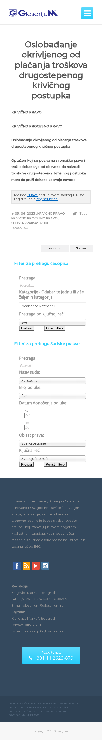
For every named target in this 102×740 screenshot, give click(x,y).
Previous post (55, 248)
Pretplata (76, 703)
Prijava (32, 195)
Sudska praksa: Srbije (30, 223)
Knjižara (49, 707)
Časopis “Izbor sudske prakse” (46, 703)
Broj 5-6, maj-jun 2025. (24, 715)
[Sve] (52, 396)
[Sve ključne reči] (52, 458)
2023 (31, 213)
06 (23, 213)
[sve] (52, 322)
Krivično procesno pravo (34, 218)
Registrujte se (47, 199)
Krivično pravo (51, 213)
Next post (81, 248)
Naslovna (16, 703)
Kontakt (62, 707)
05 (17, 213)
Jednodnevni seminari (25, 707)
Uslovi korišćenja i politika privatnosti (37, 711)
